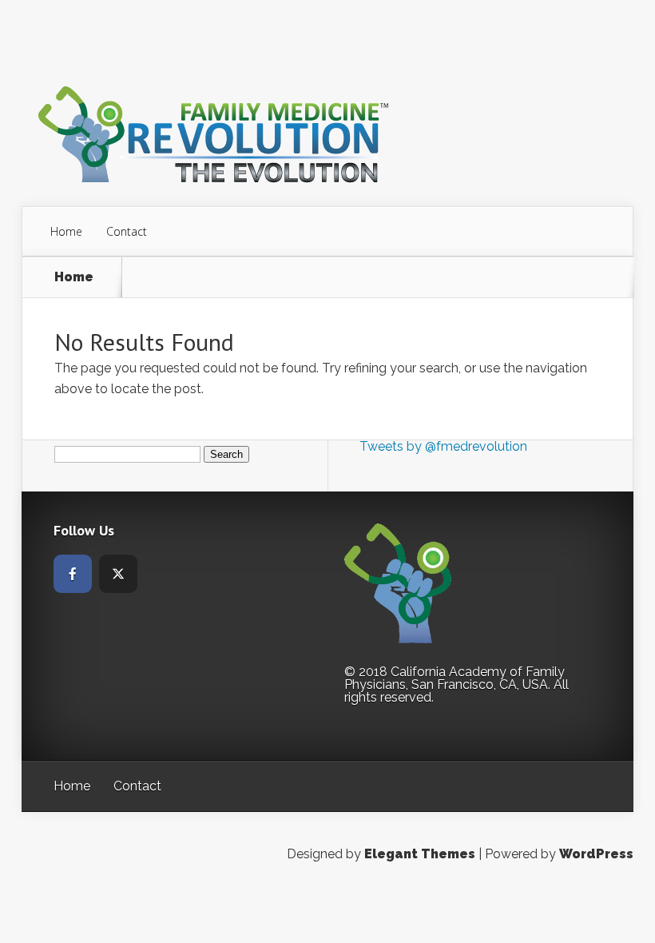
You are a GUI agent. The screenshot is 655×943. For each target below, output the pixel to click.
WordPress (596, 853)
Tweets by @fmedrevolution (443, 446)
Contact (126, 231)
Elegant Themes (419, 853)
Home (66, 231)
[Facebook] (73, 574)
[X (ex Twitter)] (118, 574)
